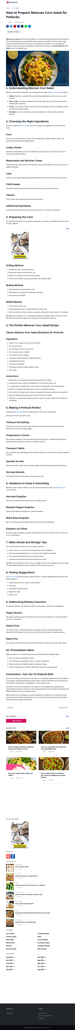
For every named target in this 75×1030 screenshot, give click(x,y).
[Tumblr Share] (22, 26)
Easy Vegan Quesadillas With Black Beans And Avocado (32, 913)
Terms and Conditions (45, 1016)
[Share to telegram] (29, 26)
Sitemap (41, 1018)
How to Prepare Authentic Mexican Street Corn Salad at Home (21, 748)
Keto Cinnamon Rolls (21, 867)
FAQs (16, 883)
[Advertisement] (21, 805)
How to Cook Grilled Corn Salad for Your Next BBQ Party (53, 748)
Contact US (9, 1013)
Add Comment (17, 721)
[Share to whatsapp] (25, 26)
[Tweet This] (11, 26)
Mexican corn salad (54, 92)
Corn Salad (18, 874)
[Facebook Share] (7, 26)
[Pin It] (14, 26)
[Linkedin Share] (18, 26)
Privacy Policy (43, 1013)
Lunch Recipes (18, 864)
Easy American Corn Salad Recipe (25, 922)
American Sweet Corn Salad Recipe (26, 876)
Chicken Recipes (19, 892)
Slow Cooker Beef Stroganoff (24, 903)
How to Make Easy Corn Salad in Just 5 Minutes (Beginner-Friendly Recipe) (53, 775)
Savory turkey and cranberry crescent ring (28, 894)
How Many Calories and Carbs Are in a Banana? (30, 885)
